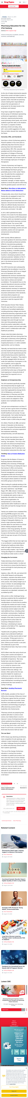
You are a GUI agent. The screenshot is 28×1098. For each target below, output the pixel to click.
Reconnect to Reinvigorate (7, 787)
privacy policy (7, 812)
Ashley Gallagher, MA (9, 883)
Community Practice (6, 820)
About (14, 1021)
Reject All (14, 1091)
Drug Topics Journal (6, 18)
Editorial (14, 1024)
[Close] (26, 1068)
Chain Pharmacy (17, 820)
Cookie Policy (12, 1084)
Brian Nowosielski (8, 854)
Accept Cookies (14, 1095)
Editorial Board (14, 1026)
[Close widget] (25, 1028)
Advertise (14, 1022)
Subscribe (20, 808)
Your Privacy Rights (14, 1087)
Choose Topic (12, 6)
